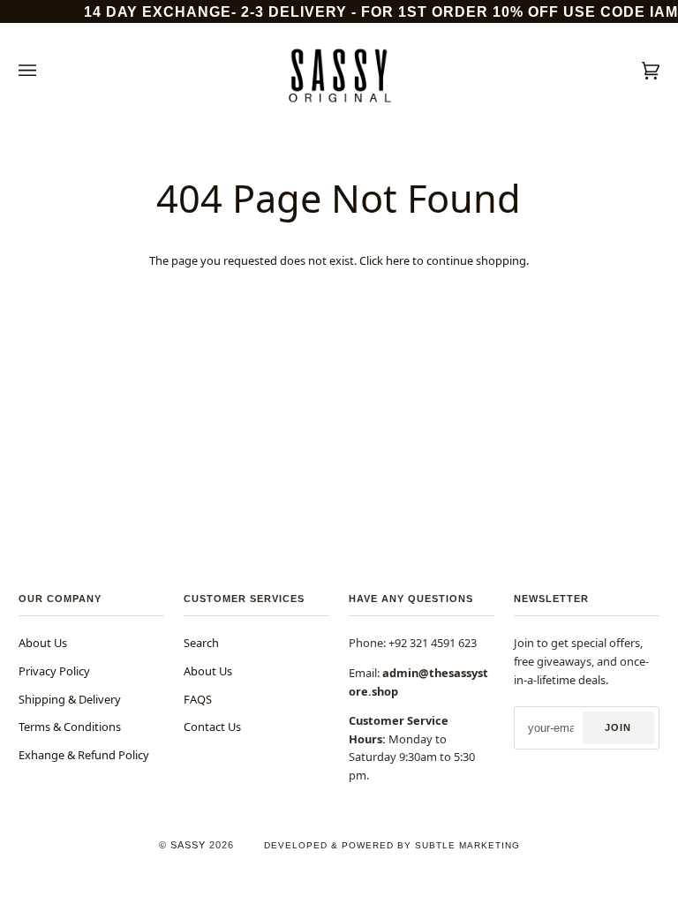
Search (201, 643)
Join (618, 727)
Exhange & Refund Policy (84, 755)
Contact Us (212, 726)
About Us (43, 643)
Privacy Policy (54, 671)
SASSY (188, 845)
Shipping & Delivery (70, 699)
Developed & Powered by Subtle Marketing (392, 845)
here (398, 260)
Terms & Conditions (70, 726)
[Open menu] (45, 70)
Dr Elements (112, 895)
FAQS (198, 699)
